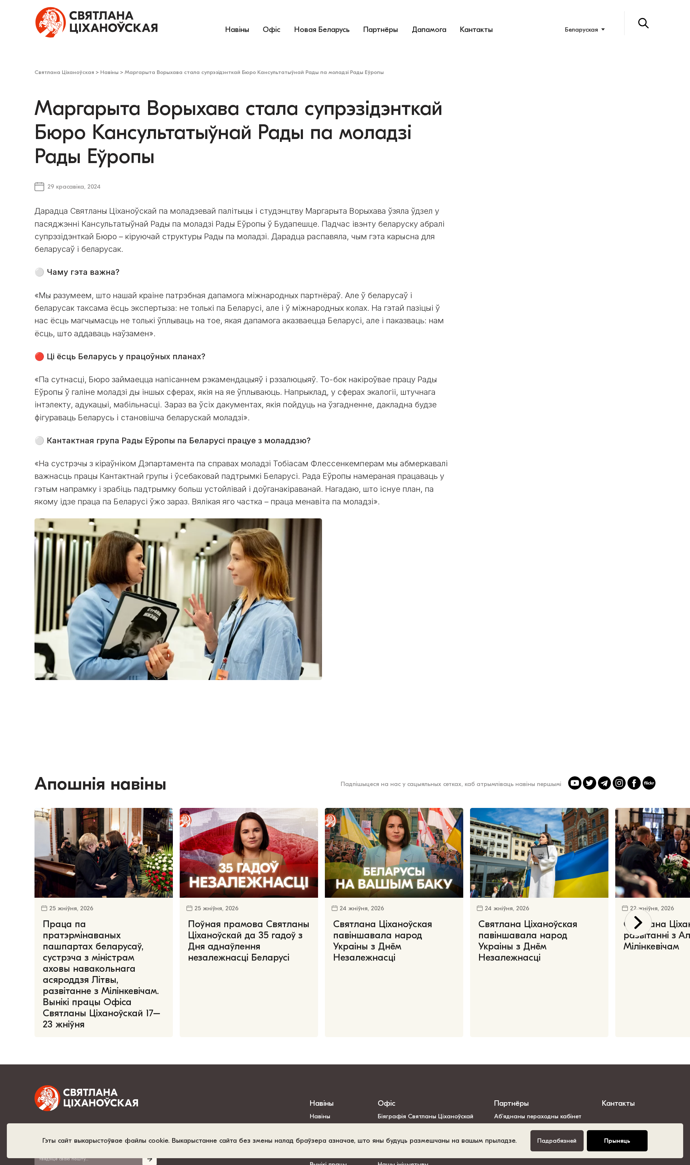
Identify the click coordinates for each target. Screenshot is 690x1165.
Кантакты (476, 29)
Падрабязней (556, 1140)
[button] (638, 923)
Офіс (271, 29)
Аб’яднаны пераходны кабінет (537, 1116)
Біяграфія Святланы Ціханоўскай (425, 1116)
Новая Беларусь (322, 29)
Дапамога (429, 29)
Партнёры (380, 29)
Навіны (237, 29)
